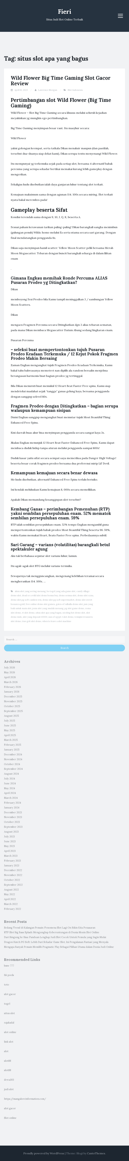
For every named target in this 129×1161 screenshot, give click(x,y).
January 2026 (11, 691)
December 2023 (13, 812)
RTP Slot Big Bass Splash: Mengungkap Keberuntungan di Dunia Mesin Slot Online (51, 932)
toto (6, 984)
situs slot (9, 1013)
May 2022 (9, 894)
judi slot (9, 1089)
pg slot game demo (74, 608)
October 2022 (12, 879)
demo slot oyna (85, 595)
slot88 (7, 1060)
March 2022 (11, 904)
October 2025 (12, 706)
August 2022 (11, 889)
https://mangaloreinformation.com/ (25, 1098)
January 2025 (11, 749)
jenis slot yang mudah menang (47, 608)
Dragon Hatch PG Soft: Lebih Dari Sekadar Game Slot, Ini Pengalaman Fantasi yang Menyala (56, 942)
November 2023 (13, 817)
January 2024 (11, 807)
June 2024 (10, 783)
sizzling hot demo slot (73, 612)
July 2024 (9, 778)
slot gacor (10, 994)
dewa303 (9, 1079)
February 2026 (12, 687)
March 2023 (10, 855)
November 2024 (13, 759)
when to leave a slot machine (56, 621)
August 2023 (11, 831)
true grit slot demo (31, 621)
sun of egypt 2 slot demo (61, 617)
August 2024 (11, 773)
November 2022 (13, 875)
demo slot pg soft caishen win (26, 599)
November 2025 (13, 701)
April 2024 (10, 793)
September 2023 (13, 826)
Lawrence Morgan (47, 90)
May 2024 (9, 788)
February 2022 (12, 908)
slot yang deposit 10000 (35, 617)
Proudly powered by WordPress (43, 1153)
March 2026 (11, 682)
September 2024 (13, 768)
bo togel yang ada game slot (61, 591)
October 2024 (12, 764)
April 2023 (10, 850)
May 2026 (9, 672)
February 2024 (12, 802)
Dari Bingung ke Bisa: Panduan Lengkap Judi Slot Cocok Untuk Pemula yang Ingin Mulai (55, 937)
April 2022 (10, 899)
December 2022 (13, 870)
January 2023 (11, 865)
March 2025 (11, 739)
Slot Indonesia (75, 90)
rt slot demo (28, 612)
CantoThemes (96, 1153)
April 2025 (10, 735)
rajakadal (9, 1022)
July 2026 (9, 667)
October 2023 (12, 822)
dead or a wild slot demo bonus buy (40, 595)
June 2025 (10, 725)
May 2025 (9, 730)
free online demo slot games (40, 604)
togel (7, 1003)
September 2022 (13, 884)
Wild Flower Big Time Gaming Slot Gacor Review (61, 81)
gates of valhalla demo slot (69, 604)
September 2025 (13, 711)
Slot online (10, 1117)
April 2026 (10, 677)
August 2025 (11, 715)
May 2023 (9, 846)
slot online (10, 1032)
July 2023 (9, 836)
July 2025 (9, 720)
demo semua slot (67, 595)
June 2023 (10, 841)
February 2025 (12, 744)
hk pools (9, 975)
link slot (8, 1041)
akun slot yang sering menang (30, 591)
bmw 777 (9, 965)
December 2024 (13, 754)
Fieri (64, 11)
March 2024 (11, 797)
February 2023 (12, 860)
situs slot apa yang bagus (48, 612)
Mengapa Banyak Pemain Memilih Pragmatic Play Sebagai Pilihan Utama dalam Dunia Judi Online (59, 946)
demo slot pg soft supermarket (58, 599)
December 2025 (13, 696)
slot (6, 1051)
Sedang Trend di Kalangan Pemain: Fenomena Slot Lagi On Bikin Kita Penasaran (49, 927)
